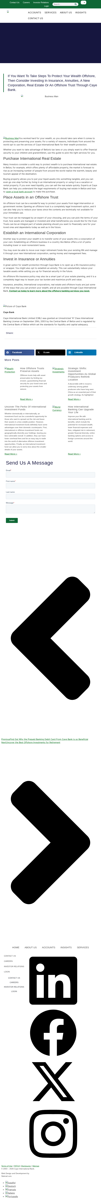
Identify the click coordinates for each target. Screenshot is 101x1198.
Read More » (26, 399)
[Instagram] (53, 1160)
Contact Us (14, 2)
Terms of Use (6, 1166)
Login (46, 6)
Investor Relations (41, 2)
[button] (19, 352)
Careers (26, 2)
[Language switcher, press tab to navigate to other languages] (83, 2)
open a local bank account (19, 191)
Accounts (34, 12)
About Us (66, 12)
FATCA (17, 1166)
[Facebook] (53, 1056)
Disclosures (26, 1166)
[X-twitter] (53, 1105)
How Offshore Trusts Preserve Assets (32, 370)
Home (15, 947)
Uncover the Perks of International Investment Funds (25, 408)
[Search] (75, 4)
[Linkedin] (53, 1007)
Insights (80, 12)
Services (51, 12)
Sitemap (35, 1166)
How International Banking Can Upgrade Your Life (81, 409)
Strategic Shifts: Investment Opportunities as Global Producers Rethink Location (82, 374)
